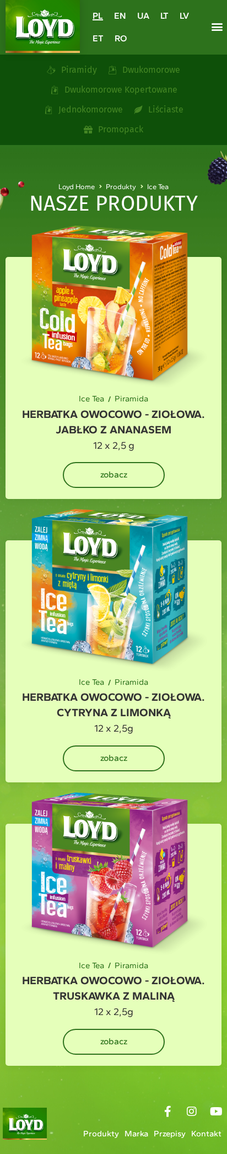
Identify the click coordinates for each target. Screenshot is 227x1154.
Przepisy (170, 1134)
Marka (136, 1134)
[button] (217, 27)
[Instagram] (191, 1111)
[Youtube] (215, 1111)
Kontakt (206, 1134)
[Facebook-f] (167, 1111)
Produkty (101, 1134)
